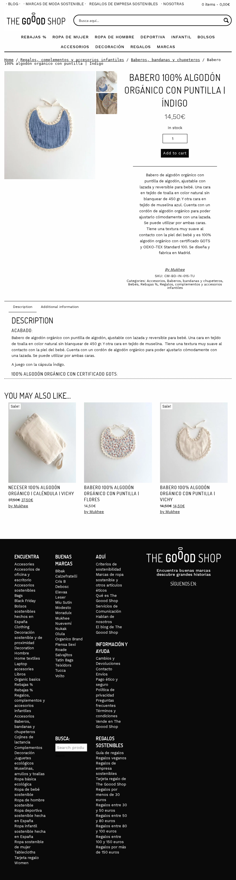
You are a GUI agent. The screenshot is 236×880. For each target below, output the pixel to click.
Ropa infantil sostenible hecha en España (29, 831)
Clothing (21, 627)
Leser (60, 597)
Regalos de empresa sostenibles (123, 4)
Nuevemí (63, 623)
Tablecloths (24, 852)
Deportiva (152, 37)
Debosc (62, 586)
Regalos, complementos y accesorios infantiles (72, 60)
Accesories (24, 564)
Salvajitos (63, 655)
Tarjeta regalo (26, 858)
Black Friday (25, 601)
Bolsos (206, 37)
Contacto (104, 669)
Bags (18, 595)
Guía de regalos (110, 753)
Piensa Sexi (65, 644)
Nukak (60, 629)
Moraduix (63, 613)
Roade (61, 650)
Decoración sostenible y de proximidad (28, 637)
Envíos (102, 674)
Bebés (133, 284)
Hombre (21, 653)
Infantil (181, 37)
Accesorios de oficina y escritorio (27, 574)
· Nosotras (172, 4)
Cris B (60, 581)
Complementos (28, 747)
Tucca (60, 670)
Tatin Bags (64, 660)
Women (21, 863)
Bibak (60, 571)
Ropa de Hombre (114, 37)
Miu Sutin (63, 602)
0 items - (216, 4)
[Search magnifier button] (226, 20)
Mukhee (177, 269)
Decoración (109, 46)
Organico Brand (69, 639)
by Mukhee (18, 506)
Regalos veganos (111, 758)
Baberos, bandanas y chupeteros (165, 60)
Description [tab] (22, 307)
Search (60, 755)
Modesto (63, 607)
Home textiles (27, 658)
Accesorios (75, 46)
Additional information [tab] (60, 307)
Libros (20, 674)
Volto (59, 676)
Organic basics (27, 679)
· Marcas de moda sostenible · (55, 4)
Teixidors (63, 665)
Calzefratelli (66, 576)
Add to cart (174, 153)
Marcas (166, 46)
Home (9, 60)
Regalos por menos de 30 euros (108, 794)
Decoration (24, 648)
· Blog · (13, 4)
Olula (60, 634)
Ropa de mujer (70, 37)
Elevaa (61, 592)
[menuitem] (13, 4)
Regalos (140, 46)
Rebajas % (33, 37)
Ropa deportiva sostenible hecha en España (29, 815)
